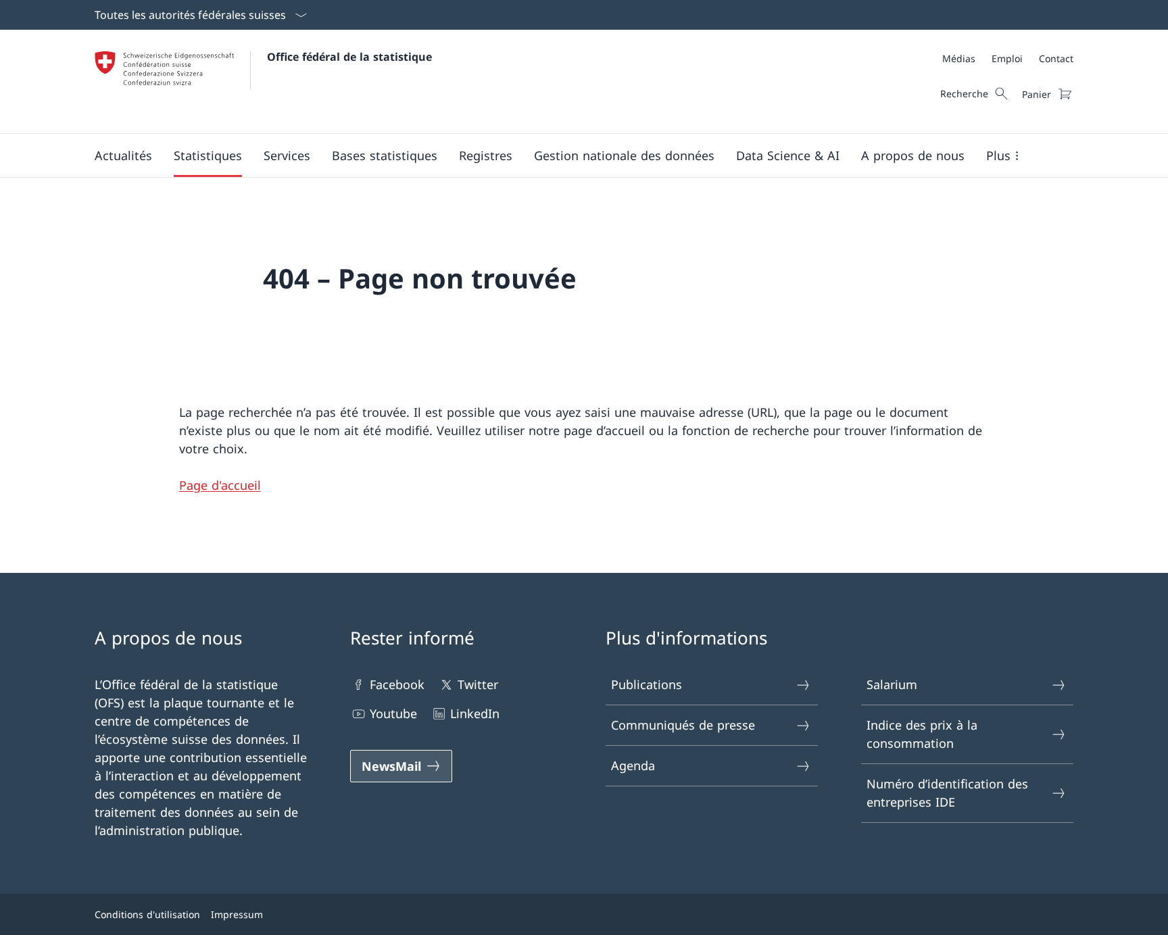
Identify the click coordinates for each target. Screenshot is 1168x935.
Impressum (237, 914)
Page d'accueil (220, 485)
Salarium (892, 684)
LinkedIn (475, 713)
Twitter (478, 684)
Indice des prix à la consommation (922, 734)
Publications (646, 684)
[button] (123, 155)
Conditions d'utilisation (147, 914)
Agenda (633, 765)
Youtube (393, 713)
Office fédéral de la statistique (349, 56)
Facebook (397, 684)
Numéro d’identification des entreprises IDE (947, 793)
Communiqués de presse (683, 725)
